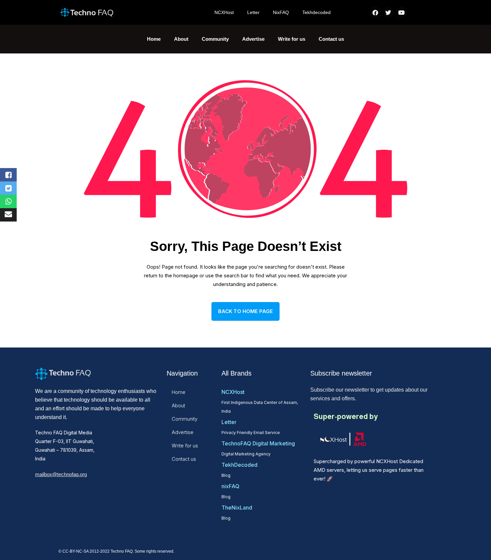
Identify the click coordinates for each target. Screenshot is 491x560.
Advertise (253, 39)
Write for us (291, 39)
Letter (253, 12)
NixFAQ (281, 12)
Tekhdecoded (316, 12)
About (181, 39)
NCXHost (224, 12)
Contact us (331, 39)
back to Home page (245, 311)
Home (154, 39)
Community (215, 39)
